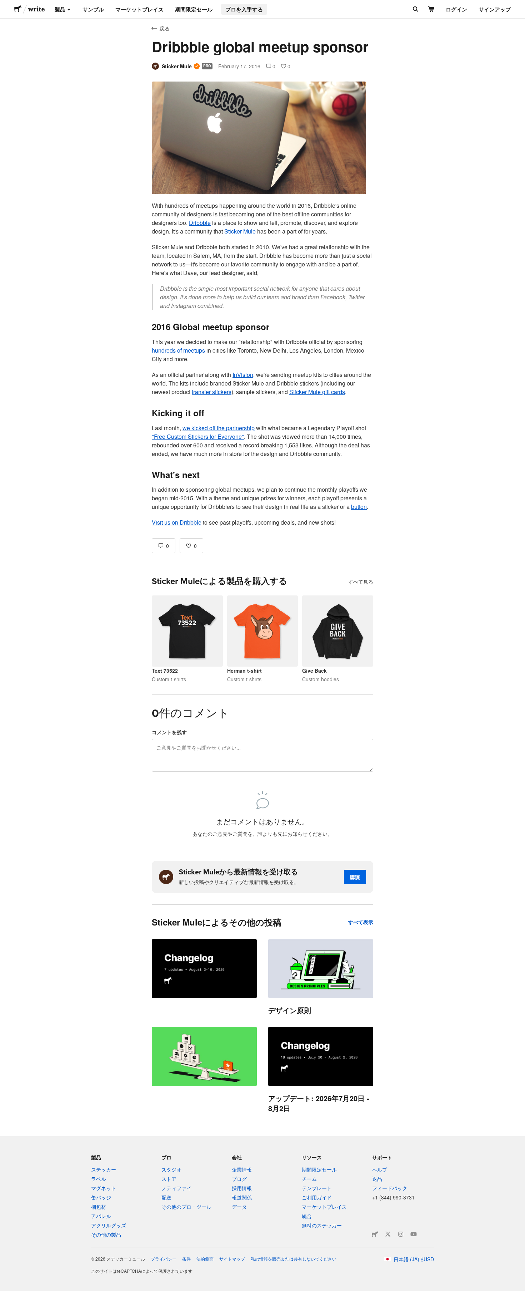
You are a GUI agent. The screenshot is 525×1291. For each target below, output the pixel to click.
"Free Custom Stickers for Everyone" (198, 436)
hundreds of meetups (178, 350)
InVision (242, 374)
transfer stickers (211, 392)
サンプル (93, 9)
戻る (165, 28)
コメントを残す (169, 732)
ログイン (456, 9)
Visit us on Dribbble (176, 522)
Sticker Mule (240, 231)
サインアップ (495, 9)
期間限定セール (193, 9)
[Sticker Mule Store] (375, 1234)
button (359, 506)
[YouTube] (413, 1234)
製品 (60, 9)
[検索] (414, 9)
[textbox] (262, 364)
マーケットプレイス (139, 9)
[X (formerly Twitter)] (388, 1234)
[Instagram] (401, 1234)
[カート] (431, 9)
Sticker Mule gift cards (317, 392)
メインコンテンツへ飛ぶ (5, 5)
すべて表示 (360, 922)
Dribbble (200, 223)
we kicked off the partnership (218, 428)
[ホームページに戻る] (17, 9)
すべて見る (360, 581)
